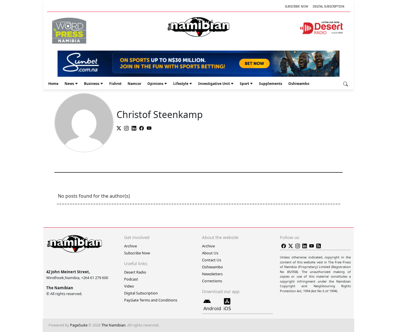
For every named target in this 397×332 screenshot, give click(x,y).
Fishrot (115, 83)
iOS (227, 308)
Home (53, 83)
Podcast (131, 279)
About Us (210, 253)
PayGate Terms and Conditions (150, 300)
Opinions (155, 83)
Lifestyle (180, 83)
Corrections (212, 280)
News (69, 83)
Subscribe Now (296, 6)
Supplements (270, 83)
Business (91, 83)
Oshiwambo (298, 83)
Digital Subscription (328, 6)
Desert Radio (135, 272)
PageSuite (78, 325)
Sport (244, 83)
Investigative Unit (214, 83)
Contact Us (211, 260)
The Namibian (113, 325)
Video (129, 286)
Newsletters (212, 273)
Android (212, 308)
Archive (130, 246)
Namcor (134, 83)
